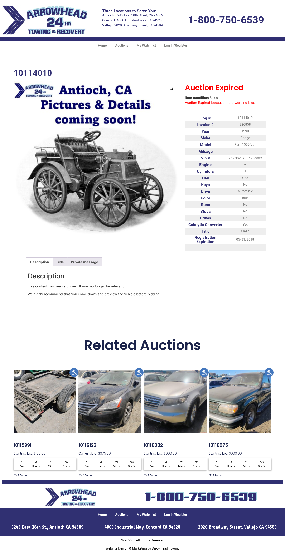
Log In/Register (175, 46)
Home (102, 46)
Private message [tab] (84, 262)
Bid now (20, 475)
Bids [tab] (60, 262)
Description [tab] (39, 262)
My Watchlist (146, 46)
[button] (171, 88)
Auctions (121, 46)
